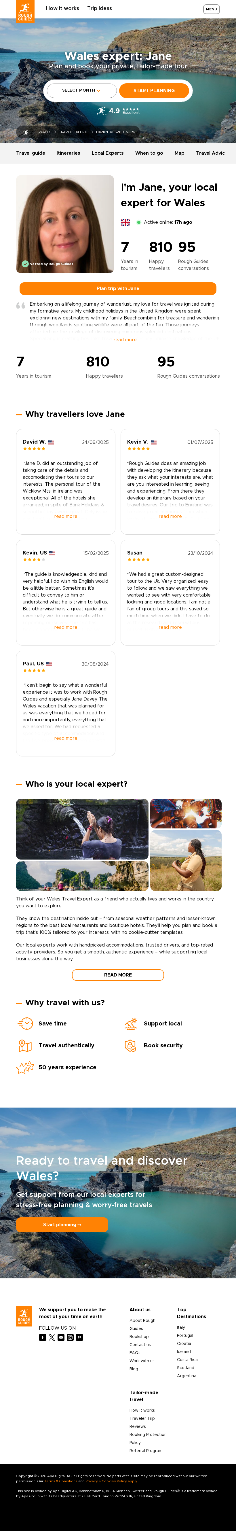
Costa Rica (187, 1360)
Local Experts (108, 153)
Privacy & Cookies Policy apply (111, 1481)
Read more (118, 975)
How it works (62, 8)
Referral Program (146, 1451)
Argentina (186, 1376)
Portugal (185, 1336)
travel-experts (74, 132)
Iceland (184, 1352)
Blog (134, 1369)
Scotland (185, 1368)
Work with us (142, 1361)
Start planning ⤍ (62, 1224)
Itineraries (68, 153)
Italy (181, 1328)
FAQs (135, 1353)
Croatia (184, 1344)
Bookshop (139, 1337)
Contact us (140, 1345)
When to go (149, 153)
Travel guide (30, 153)
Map (179, 153)
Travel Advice (212, 153)
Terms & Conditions (60, 1481)
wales (45, 132)
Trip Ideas (99, 8)
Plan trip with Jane (118, 288)
